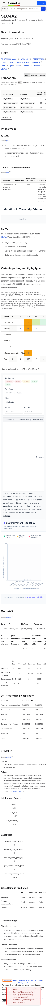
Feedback (7, 980)
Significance (9, 378)
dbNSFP (8, 757)
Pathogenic (9, 381)
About (40, 980)
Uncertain (26, 381)
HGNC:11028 (7, 62)
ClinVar (4, 69)
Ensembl (34, 75)
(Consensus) (17, 791)
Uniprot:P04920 (22, 62)
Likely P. (18, 381)
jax (11, 66)
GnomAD (26, 66)
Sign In (41, 3)
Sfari (18, 66)
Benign (8, 384)
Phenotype (9, 389)
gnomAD (9, 617)
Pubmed (37, 66)
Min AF (7, 407)
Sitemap (33, 980)
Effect (7, 398)
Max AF (27, 407)
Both (26, 75)
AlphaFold (36, 62)
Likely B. (34, 381)
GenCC (4, 66)
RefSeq (42, 75)
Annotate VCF (24, 980)
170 (28, 328)
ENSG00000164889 (9, 59)
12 (28, 322)
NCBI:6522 (25, 59)
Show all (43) (6, 117)
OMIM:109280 (38, 59)
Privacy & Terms (23, 983)
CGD (7, 172)
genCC (8, 141)
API (14, 980)
